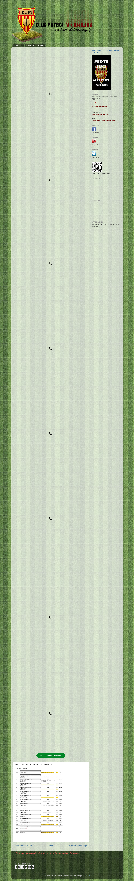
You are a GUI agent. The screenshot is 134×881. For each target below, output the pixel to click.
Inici (51, 846)
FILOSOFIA (30, 45)
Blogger (87, 876)
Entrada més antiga (78, 846)
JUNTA (40, 45)
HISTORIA (19, 45)
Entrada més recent (23, 846)
